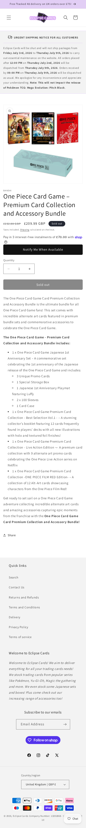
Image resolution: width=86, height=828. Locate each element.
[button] (9, 17)
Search (14, 577)
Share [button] (12, 535)
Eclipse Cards (20, 815)
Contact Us (16, 587)
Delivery (14, 617)
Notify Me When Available (43, 249)
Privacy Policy (18, 627)
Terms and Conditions (24, 607)
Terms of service (20, 637)
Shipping (24, 229)
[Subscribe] (65, 724)
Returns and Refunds (24, 597)
